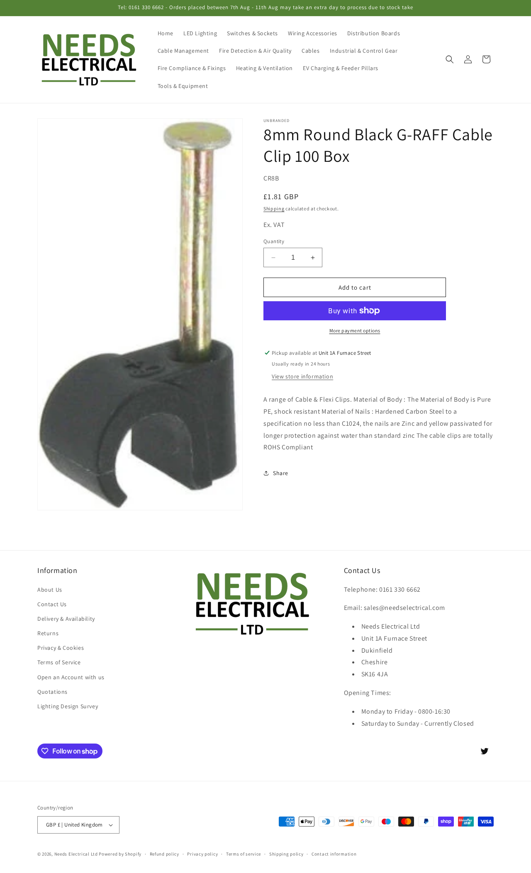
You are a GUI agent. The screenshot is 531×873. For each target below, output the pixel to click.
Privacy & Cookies (60, 647)
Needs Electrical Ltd (76, 854)
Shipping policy (286, 853)
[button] (450, 59)
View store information (302, 376)
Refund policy (164, 853)
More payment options (354, 330)
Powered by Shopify (120, 854)
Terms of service (243, 853)
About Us (49, 589)
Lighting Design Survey (67, 706)
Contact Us (52, 603)
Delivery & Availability (66, 618)
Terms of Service (59, 662)
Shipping (274, 208)
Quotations (52, 691)
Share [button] (280, 473)
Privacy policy (202, 853)
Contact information (334, 853)
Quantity (273, 241)
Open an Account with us (71, 676)
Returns (47, 633)
